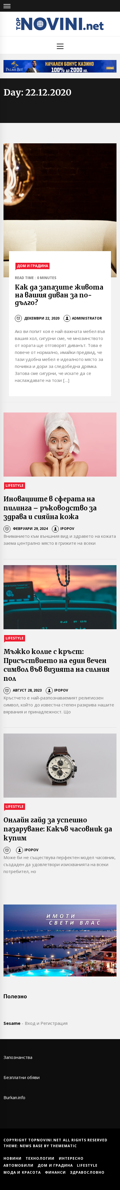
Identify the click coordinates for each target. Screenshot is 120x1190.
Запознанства (17, 1057)
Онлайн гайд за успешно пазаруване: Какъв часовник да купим (57, 829)
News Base (32, 1145)
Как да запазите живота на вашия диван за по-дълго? (59, 295)
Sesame (11, 1023)
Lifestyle (15, 485)
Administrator (87, 318)
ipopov (67, 528)
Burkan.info (14, 1097)
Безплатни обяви (21, 1077)
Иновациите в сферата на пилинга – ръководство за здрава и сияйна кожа (50, 508)
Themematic (63, 1145)
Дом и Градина (32, 265)
